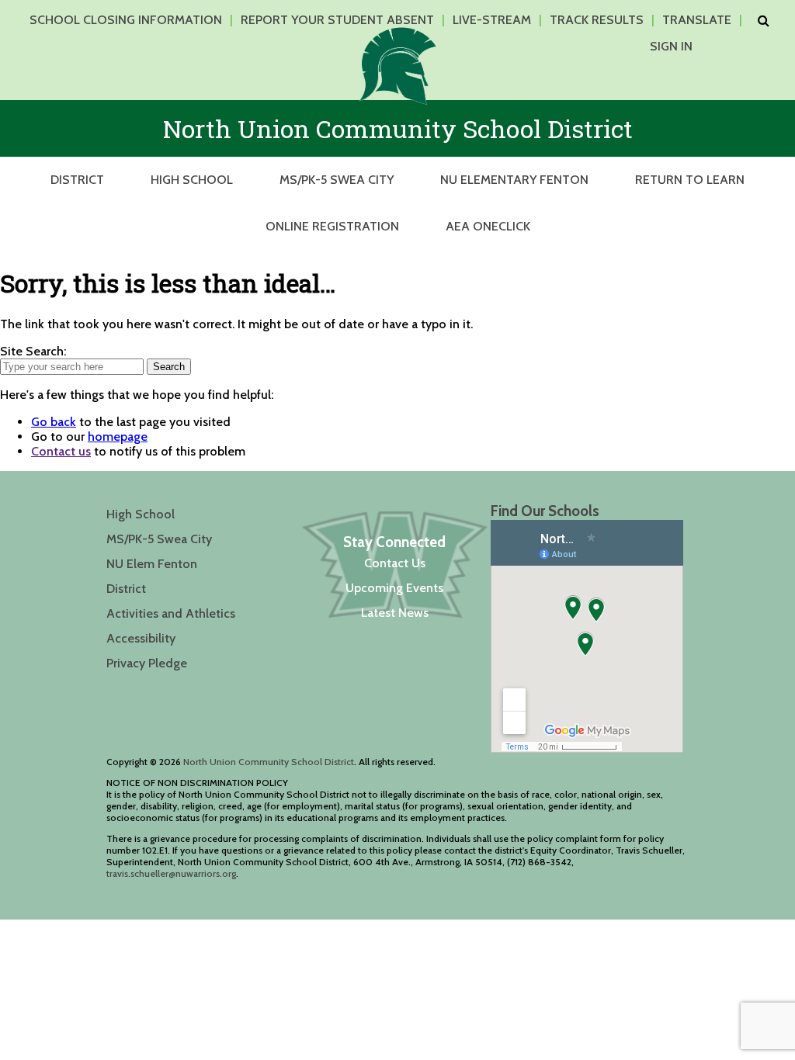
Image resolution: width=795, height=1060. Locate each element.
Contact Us (394, 563)
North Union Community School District (268, 761)
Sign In (671, 46)
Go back (53, 421)
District (77, 179)
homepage (118, 436)
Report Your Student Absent (337, 19)
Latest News (395, 612)
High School (192, 179)
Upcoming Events (394, 587)
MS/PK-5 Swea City (336, 179)
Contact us (61, 451)
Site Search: (33, 351)
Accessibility (140, 638)
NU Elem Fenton (151, 563)
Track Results (597, 19)
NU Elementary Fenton (514, 179)
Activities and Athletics (170, 613)
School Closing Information (126, 19)
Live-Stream (492, 19)
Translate (696, 19)
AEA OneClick (488, 226)
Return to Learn (690, 179)
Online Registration (332, 226)
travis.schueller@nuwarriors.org (171, 873)
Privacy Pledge (146, 663)
